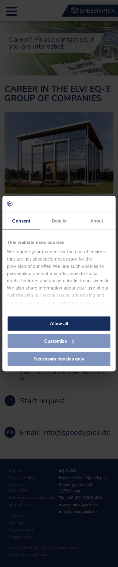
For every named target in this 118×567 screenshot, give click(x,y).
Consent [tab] (21, 220)
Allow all (59, 323)
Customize (55, 341)
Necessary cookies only (59, 358)
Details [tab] (59, 220)
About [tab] (96, 220)
